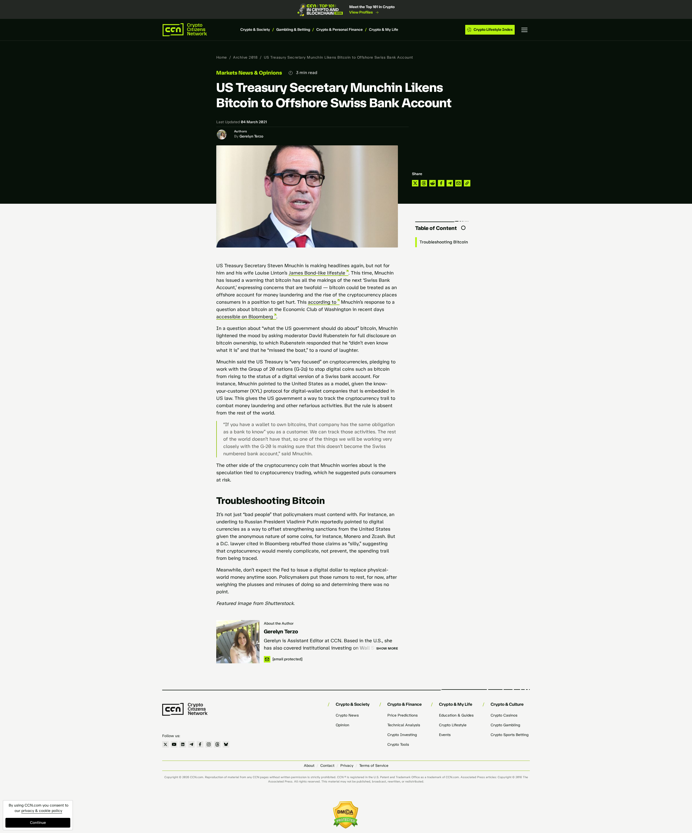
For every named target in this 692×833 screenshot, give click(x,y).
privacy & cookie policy (41, 810)
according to (322, 302)
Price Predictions (402, 715)
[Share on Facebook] (441, 183)
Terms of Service (373, 765)
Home (221, 57)
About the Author (279, 623)
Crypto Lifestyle (453, 725)
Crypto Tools (398, 744)
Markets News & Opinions (249, 72)
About (309, 765)
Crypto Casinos (504, 715)
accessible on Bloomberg (244, 317)
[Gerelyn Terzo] (238, 641)
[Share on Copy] (467, 183)
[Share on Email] (458, 183)
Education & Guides (456, 715)
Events (445, 734)
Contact (327, 765)
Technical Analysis (403, 725)
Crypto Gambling (505, 725)
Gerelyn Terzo (251, 136)
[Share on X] (415, 183)
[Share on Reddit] (432, 183)
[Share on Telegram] (450, 183)
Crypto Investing (402, 734)
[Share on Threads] (424, 183)
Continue (38, 822)
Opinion (342, 725)
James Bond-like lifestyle (317, 273)
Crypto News (347, 715)
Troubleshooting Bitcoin (444, 242)
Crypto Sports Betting (509, 734)
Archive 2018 (245, 57)
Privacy (346, 765)
